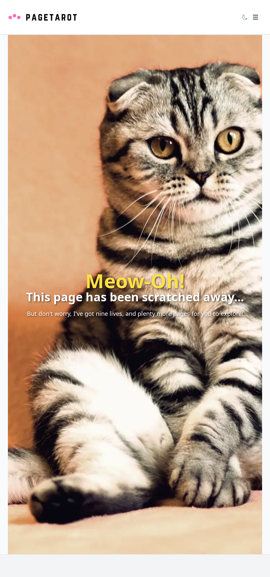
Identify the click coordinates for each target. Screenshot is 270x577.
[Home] (43, 17)
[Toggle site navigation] (255, 17)
